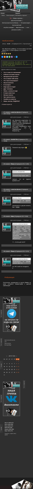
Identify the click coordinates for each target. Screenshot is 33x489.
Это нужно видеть (25, 23)
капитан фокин (16, 112)
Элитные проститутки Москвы (10, 23)
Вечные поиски (8, 95)
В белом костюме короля (11, 74)
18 (6, 369)
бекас (13, 164)
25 (6, 372)
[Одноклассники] (5, 57)
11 (6, 366)
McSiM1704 (14, 139)
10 (4, 366)
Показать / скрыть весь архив (10, 434)
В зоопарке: (7, 85)
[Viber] (12, 57)
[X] (14, 57)
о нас (27, 27)
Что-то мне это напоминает (12, 72)
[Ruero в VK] (11, 399)
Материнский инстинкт (11, 76)
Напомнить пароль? (21, 15)
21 (14, 369)
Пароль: (17, 13)
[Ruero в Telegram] (11, 315)
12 (9, 366)
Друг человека (8, 89)
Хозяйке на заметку (10, 99)
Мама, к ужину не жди (11, 91)
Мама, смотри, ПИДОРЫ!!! (12, 101)
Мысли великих (9, 83)
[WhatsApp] (9, 57)
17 (4, 369)
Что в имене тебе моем (11, 78)
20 (12, 369)
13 (12, 366)
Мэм (12, 216)
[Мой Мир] (17, 57)
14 (14, 366)
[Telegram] (7, 57)
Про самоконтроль (9, 97)
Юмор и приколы (17, 18)
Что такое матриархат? (11, 80)
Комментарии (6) (7, 104)
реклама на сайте (16, 30)
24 (4, 372)
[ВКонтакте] (2, 57)
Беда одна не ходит (10, 87)
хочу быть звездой (9, 27)
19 (9, 369)
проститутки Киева (16, 20)
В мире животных (9, 93)
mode (8, 44)
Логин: (3, 13)
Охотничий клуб (16, 25)
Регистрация (10, 15)
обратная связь (20, 27)
